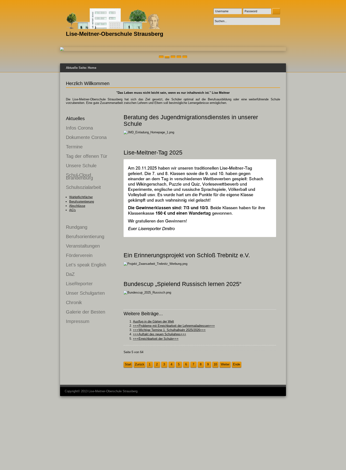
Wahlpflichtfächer (81, 197)
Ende (236, 364)
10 (215, 364)
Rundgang (76, 227)
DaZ (70, 274)
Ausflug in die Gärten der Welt (153, 321)
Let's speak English (86, 264)
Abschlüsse (77, 206)
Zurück (139, 364)
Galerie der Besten (85, 312)
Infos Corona (79, 128)
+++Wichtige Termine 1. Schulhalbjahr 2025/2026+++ (169, 330)
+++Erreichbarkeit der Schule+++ (156, 338)
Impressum (77, 321)
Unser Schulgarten (85, 293)
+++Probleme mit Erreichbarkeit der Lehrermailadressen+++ (174, 325)
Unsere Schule (81, 165)
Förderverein (79, 255)
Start (128, 364)
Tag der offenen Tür (86, 156)
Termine (74, 146)
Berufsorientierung (81, 201)
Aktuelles (75, 118)
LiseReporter (79, 283)
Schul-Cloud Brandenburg (79, 176)
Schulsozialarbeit (83, 187)
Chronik (74, 302)
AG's (72, 210)
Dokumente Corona (86, 137)
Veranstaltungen (83, 246)
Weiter (225, 364)
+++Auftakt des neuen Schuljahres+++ (159, 334)
